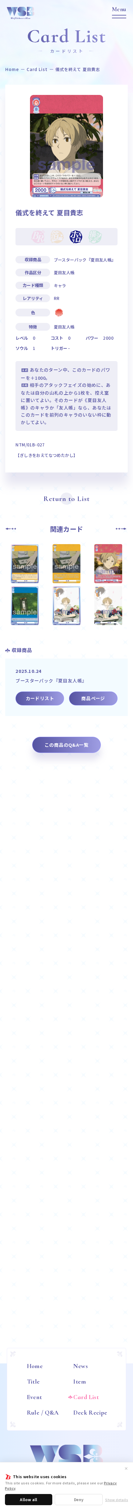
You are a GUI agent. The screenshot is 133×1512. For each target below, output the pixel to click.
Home (12, 69)
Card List (37, 69)
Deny (79, 1499)
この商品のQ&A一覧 (66, 744)
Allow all (28, 1499)
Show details (116, 1500)
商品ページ (93, 698)
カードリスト (40, 698)
